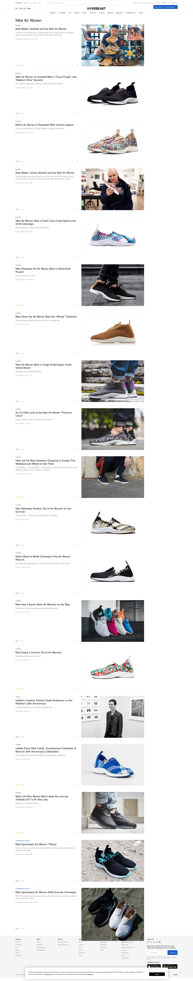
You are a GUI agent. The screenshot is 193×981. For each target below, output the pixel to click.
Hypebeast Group (127, 942)
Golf (80, 950)
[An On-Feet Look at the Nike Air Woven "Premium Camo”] (112, 429)
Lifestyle (93, 13)
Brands (110, 13)
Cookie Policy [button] (48, 974)
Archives (81, 953)
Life (80, 947)
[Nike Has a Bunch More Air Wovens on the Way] (112, 621)
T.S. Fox (19, 324)
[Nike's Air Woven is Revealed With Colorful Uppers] (112, 141)
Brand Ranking (62, 942)
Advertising (124, 953)
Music (84, 13)
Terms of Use (166, 957)
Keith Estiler (20, 231)
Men (80, 942)
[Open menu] (17, 8)
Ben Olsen (20, 711)
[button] (52, 65)
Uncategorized (20, 841)
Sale (80, 955)
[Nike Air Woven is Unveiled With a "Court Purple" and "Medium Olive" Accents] (112, 93)
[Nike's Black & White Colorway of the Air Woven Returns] (112, 573)
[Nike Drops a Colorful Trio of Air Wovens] (112, 669)
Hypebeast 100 (41, 947)
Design (76, 13)
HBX (101, 950)
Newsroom (124, 945)
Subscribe (172, 953)
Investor (124, 950)
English (175, 974)
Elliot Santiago (21, 87)
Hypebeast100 (131, 13)
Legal (123, 955)
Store (141, 13)
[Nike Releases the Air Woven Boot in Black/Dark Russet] (112, 285)
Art (70, 13)
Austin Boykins (21, 279)
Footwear (62, 13)
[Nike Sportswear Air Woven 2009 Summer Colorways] (112, 909)
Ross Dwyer (20, 183)
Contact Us (124, 958)
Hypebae (103, 947)
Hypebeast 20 (41, 950)
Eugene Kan (20, 854)
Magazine (119, 13)
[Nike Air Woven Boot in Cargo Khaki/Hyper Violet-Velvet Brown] (112, 381)
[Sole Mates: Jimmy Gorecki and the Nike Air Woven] (112, 189)
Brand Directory (63, 945)
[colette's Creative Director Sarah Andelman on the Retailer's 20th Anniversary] (112, 717)
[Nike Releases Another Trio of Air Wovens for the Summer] (112, 525)
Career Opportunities (128, 947)
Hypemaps (103, 945)
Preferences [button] (90, 974)
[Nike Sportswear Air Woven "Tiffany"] (112, 861)
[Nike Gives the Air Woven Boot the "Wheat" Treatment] (112, 333)
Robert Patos (20, 423)
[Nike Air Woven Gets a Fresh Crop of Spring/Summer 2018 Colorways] (112, 237)
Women (81, 945)
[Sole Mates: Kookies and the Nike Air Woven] (112, 45)
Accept (157, 974)
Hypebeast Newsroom (23, 39)
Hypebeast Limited (24, 974)
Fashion (53, 13)
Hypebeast (103, 942)
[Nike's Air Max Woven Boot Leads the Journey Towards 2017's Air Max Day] (112, 813)
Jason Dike (20, 474)
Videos (102, 13)
